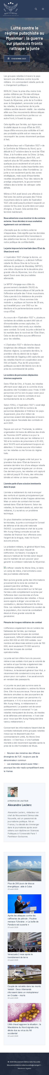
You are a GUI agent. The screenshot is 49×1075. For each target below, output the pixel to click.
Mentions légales (24, 1068)
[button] (35, 9)
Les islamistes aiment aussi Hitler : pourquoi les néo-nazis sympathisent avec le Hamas (24, 767)
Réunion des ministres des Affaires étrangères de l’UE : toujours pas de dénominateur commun (22, 757)
